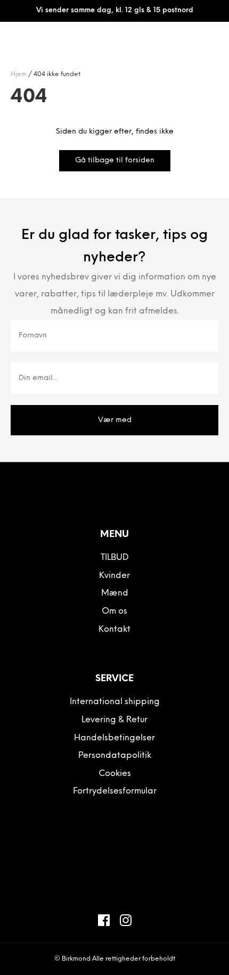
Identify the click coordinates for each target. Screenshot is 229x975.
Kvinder (114, 576)
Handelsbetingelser (114, 738)
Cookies (115, 774)
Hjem (19, 74)
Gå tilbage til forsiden (114, 160)
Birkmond (76, 959)
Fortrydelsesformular (115, 791)
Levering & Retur (114, 720)
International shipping (115, 702)
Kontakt (114, 629)
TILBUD (115, 557)
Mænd (114, 593)
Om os (114, 611)
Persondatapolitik (114, 755)
